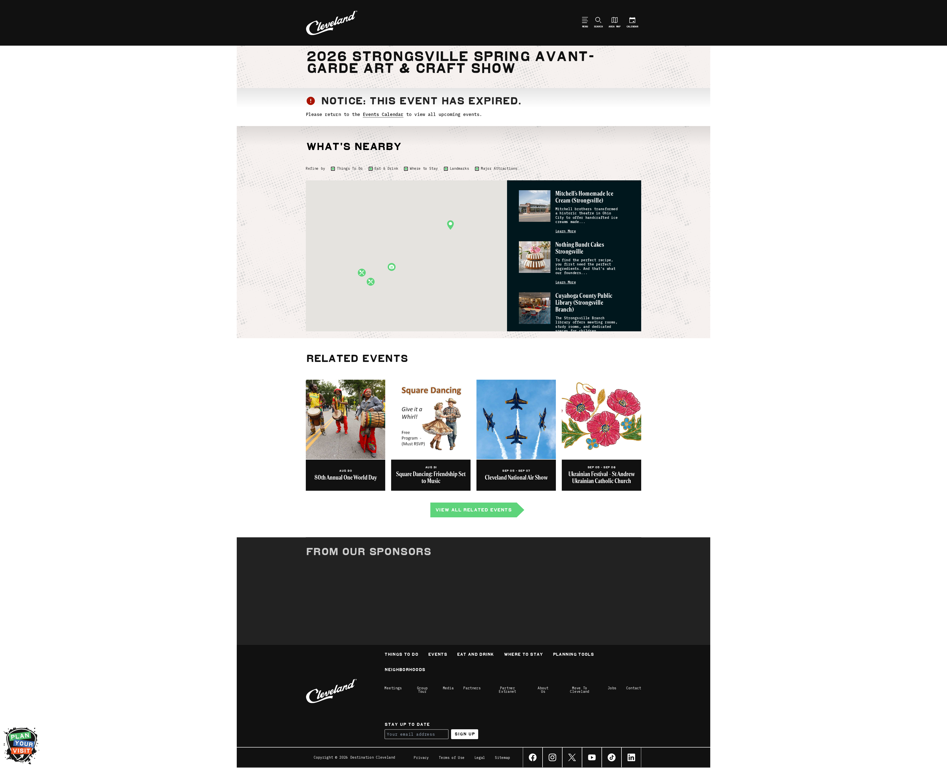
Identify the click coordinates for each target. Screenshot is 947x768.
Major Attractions (499, 168)
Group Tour (422, 690)
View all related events (473, 510)
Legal (479, 757)
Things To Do (350, 168)
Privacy (421, 757)
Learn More (565, 231)
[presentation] (534, 206)
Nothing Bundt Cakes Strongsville (579, 248)
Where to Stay (424, 168)
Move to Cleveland (579, 690)
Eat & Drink (386, 168)
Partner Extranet (507, 690)
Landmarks (459, 168)
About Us (543, 690)
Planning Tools (573, 655)
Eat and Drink (475, 655)
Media (448, 688)
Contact (633, 688)
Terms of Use (451, 757)
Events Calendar (383, 114)
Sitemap (502, 757)
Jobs (612, 688)
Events (437, 655)
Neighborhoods (404, 670)
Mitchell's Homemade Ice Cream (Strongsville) (584, 197)
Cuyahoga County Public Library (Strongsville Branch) (584, 302)
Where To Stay (523, 655)
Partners (472, 688)
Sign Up (465, 734)
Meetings (393, 688)
